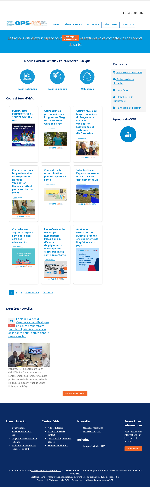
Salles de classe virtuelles (123, 81)
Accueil (57, 24)
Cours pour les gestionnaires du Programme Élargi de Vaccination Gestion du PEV (54, 117)
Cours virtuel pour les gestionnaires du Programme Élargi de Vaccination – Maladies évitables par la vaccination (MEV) (23, 181)
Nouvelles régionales (93, 427)
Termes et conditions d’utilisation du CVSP (92, 480)
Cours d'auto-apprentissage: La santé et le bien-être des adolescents (22, 236)
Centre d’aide (92, 24)
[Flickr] (135, 13)
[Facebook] (123, 13)
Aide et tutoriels (55, 427)
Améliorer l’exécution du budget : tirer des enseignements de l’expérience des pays (87, 237)
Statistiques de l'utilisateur (123, 99)
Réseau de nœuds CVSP (129, 72)
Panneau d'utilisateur (128, 107)
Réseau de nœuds (73, 24)
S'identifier (127, 24)
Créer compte (110, 24)
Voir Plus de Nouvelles (75, 393)
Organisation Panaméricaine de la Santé (21, 431)
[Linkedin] (141, 13)
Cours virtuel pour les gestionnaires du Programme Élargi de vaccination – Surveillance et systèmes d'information (86, 122)
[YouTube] (129, 13)
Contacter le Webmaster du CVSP (53, 480)
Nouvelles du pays (92, 431)
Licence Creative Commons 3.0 (46, 470)
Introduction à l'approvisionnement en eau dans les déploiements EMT (87, 174)
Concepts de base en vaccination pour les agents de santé (55, 174)
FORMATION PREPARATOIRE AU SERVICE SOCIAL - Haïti (22, 115)
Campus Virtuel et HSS (94, 446)
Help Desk (122, 90)
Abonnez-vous (133, 448)
